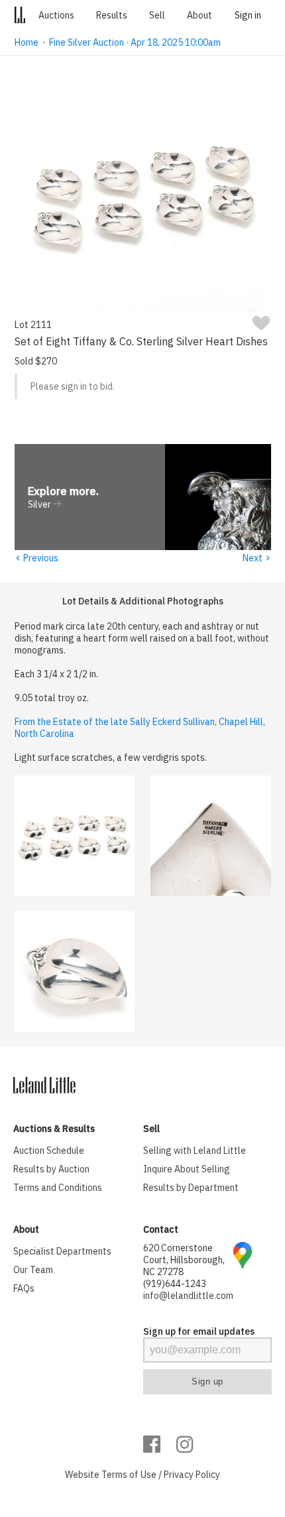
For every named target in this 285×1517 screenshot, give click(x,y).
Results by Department (191, 1188)
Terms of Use (128, 1475)
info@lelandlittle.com (188, 1296)
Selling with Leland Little (194, 1150)
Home (26, 42)
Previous (36, 558)
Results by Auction (51, 1169)
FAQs (23, 1288)
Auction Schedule (48, 1150)
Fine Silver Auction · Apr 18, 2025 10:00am (135, 42)
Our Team (33, 1270)
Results (111, 15)
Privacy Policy (192, 1475)
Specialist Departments (62, 1251)
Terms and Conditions (57, 1188)
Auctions (56, 15)
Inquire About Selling (186, 1169)
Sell (157, 15)
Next (257, 558)
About (199, 15)
